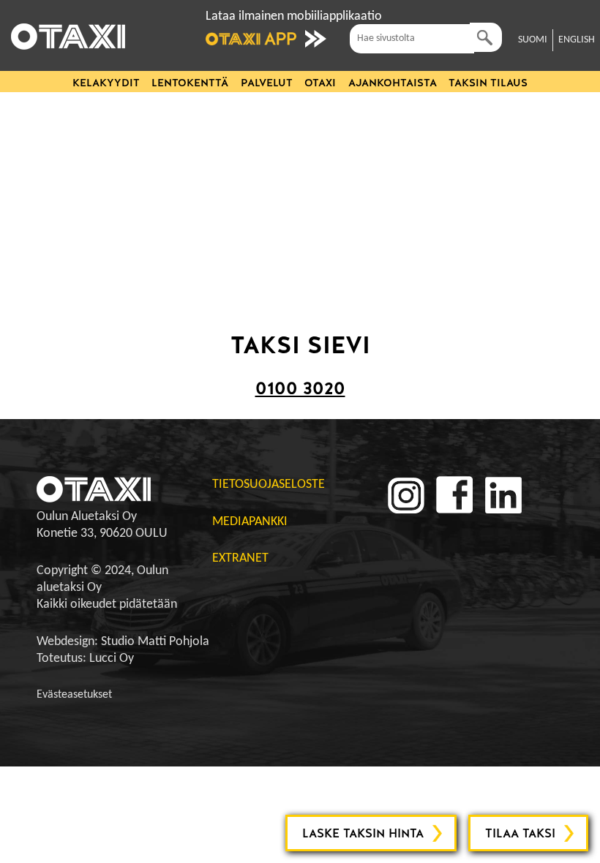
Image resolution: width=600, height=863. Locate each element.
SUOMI (532, 39)
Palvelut (267, 82)
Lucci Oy (111, 659)
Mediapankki (250, 522)
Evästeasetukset (74, 695)
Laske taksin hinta (363, 833)
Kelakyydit (106, 82)
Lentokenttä (189, 82)
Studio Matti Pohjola (155, 642)
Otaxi (320, 82)
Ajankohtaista (392, 82)
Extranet (240, 558)
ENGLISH (576, 39)
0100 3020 (300, 388)
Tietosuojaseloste (268, 484)
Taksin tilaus (488, 82)
